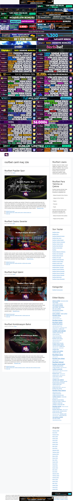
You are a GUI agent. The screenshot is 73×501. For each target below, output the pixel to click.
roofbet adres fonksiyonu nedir (56, 318)
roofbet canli (61, 329)
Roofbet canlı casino (57, 338)
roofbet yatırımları (65, 409)
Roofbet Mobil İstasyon (57, 255)
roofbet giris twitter (57, 351)
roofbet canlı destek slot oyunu (56, 340)
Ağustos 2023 (55, 473)
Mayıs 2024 (55, 456)
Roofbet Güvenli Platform (58, 269)
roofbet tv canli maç (57, 403)
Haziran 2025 (55, 434)
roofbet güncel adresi (57, 365)
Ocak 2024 (54, 464)
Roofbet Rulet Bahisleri (57, 246)
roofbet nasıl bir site (26, 315)
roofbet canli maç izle (10, 212)
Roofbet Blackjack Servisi (58, 265)
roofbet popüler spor (27, 212)
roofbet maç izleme (58, 379)
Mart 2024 (54, 460)
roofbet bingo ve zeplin (63, 327)
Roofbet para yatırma (57, 388)
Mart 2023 (54, 483)
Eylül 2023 (54, 471)
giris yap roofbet (56, 308)
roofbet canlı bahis (18, 263)
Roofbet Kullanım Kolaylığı (58, 275)
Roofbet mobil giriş (63, 381)
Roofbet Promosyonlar (10, 211)
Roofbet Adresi (55, 232)
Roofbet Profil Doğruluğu (58, 259)
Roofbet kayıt (55, 373)
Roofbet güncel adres (58, 364)
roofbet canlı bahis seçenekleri (56, 335)
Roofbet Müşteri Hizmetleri (58, 382)
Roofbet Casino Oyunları (57, 343)
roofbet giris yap (56, 352)
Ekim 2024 (54, 446)
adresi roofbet (56, 301)
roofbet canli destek (59, 331)
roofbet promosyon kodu (58, 395)
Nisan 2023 (55, 481)
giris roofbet (61, 307)
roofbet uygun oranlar (65, 406)
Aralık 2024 (55, 442)
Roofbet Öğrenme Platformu (58, 251)
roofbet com (62, 346)
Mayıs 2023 (55, 479)
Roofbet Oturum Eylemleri (58, 273)
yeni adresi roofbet (57, 417)
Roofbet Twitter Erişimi (57, 244)
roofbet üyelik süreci (63, 415)
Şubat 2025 (55, 438)
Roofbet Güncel (57, 362)
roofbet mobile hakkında (55, 381)
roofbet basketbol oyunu (56, 327)
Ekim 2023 (54, 469)
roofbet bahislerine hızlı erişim (56, 420)
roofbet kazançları (62, 373)
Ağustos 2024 (55, 450)
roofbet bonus (55, 328)
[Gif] (36, 74)
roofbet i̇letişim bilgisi (55, 370)
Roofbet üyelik (63, 413)
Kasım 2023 (55, 467)
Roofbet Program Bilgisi (57, 261)
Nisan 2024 (55, 458)
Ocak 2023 (54, 487)
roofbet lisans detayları (55, 378)
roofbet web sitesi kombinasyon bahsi (33, 367)
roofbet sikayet (56, 396)
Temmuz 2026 (55, 430)
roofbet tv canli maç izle (58, 404)
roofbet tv (63, 401)
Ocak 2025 (54, 440)
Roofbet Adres (56, 315)
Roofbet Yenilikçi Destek (58, 240)
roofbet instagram (57, 369)
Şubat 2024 (55, 462)
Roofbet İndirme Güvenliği (58, 271)
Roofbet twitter (56, 406)
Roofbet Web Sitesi (56, 407)
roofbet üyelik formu (55, 415)
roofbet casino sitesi (58, 344)
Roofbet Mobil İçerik (57, 277)
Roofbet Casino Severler (16, 221)
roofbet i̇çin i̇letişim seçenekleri (57, 372)
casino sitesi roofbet (57, 304)
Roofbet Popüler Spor (15, 170)
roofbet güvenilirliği (56, 367)
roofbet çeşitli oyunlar (18, 212)
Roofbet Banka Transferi (58, 267)
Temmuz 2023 (55, 475)
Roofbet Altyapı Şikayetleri (58, 279)
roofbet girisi (55, 349)
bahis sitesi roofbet (64, 300)
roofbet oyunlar (63, 387)
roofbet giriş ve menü (55, 360)
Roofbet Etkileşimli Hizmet (58, 236)
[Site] (18, 54)
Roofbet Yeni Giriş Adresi (57, 412)
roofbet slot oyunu (55, 398)
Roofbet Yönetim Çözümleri (58, 242)
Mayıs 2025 (55, 436)
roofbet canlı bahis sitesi (57, 337)
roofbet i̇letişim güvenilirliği (63, 370)
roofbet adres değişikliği (56, 317)
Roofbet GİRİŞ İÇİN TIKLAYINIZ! (36, 31)
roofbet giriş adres (55, 356)
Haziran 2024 (55, 454)
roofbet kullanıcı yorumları (57, 376)
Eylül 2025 (54, 432)
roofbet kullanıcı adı (62, 375)
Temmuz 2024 (55, 452)
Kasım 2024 (55, 444)
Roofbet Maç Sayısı (56, 238)
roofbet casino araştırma (56, 341)
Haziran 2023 (55, 477)
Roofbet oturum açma (56, 387)
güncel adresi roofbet (57, 310)
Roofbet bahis (57, 322)
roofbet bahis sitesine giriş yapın (57, 326)
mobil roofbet (64, 313)
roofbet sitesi (63, 396)
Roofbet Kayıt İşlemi (14, 272)
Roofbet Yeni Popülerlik (57, 253)
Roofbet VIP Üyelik (56, 257)
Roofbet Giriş (55, 234)
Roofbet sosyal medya (58, 399)
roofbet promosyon (56, 393)
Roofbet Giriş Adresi (58, 358)
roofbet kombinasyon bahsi (19, 367)
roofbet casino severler (26, 263)
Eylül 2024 (54, 448)
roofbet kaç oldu (55, 375)
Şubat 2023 (55, 485)
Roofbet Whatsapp (57, 409)
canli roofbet (55, 302)
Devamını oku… (40, 208)
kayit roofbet (56, 313)
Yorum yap (8, 213)
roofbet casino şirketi (55, 346)
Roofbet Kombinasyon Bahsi (18, 324)
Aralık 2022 (55, 489)
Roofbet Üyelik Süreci (57, 263)
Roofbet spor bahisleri (56, 401)
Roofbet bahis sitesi (57, 324)
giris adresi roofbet (57, 305)
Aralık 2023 (55, 465)
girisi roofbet (55, 307)
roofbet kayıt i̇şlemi (18, 315)
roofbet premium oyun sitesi (56, 392)
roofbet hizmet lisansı (63, 367)
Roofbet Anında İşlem (57, 247)
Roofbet (54, 249)
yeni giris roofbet (56, 418)
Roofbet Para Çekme (59, 390)
